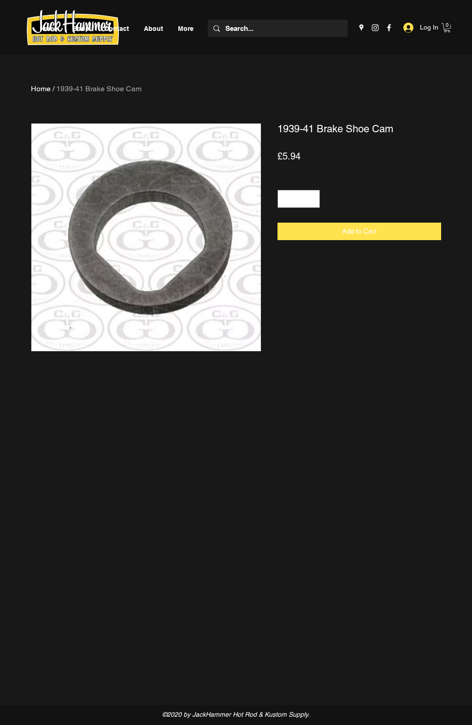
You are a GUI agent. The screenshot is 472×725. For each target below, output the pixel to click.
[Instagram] (375, 27)
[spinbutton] (299, 198)
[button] (447, 27)
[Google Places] (361, 27)
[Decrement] (285, 198)
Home (41, 88)
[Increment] (313, 198)
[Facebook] (389, 27)
